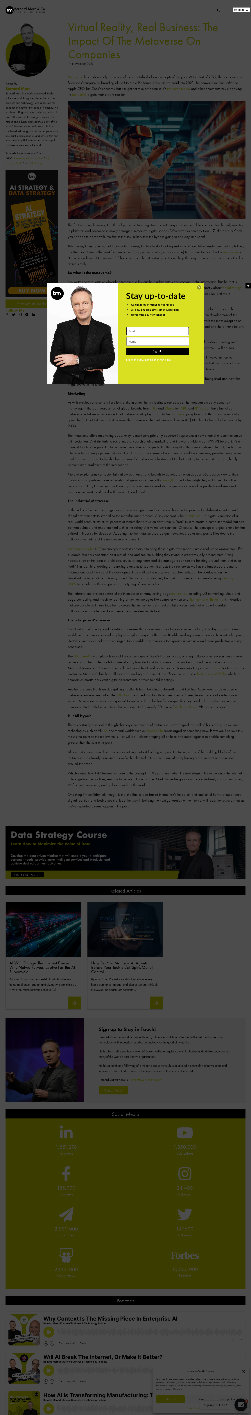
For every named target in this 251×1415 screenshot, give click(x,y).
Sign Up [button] (157, 351)
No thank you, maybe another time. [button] (148, 359)
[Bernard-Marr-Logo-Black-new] (26, 8)
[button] (199, 287)
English (239, 9)
